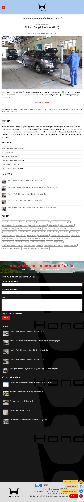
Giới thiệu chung (7, 152)
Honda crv (31, 235)
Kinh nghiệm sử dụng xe (10, 164)
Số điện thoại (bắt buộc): (10, 289)
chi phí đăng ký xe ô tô (60, 109)
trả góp (5, 248)
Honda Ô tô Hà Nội (22, 242)
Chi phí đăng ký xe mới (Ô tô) (42, 27)
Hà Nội (49, 242)
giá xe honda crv (36, 228)
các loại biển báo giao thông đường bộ (14, 225)
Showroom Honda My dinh (53, 245)
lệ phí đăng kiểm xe (73, 109)
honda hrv (75, 235)
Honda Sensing (8, 242)
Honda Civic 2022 (8, 235)
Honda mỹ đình (34, 238)
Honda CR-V (20, 235)
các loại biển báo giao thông (60, 222)
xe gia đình (45, 248)
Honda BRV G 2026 (38, 232)
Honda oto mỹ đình (64, 238)
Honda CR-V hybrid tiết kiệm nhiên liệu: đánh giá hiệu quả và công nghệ (33, 187)
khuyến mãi (58, 242)
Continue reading (42, 102)
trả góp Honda (15, 248)
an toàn (5, 222)
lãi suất (40, 245)
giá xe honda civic (22, 228)
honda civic (74, 232)
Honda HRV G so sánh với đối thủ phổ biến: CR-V (25, 181)
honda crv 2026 (43, 235)
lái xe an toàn (29, 245)
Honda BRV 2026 (24, 232)
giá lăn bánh (53, 225)
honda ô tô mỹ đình (38, 242)
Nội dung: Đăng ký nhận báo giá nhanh (12, 306)
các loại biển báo (43, 222)
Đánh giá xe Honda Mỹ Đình (11, 149)
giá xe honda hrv (50, 228)
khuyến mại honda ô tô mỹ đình (12, 245)
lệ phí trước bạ (12, 111)
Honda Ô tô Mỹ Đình (50, 33)
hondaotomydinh (48, 238)
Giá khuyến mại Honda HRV (38, 225)
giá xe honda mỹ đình (9, 232)
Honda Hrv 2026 (8, 238)
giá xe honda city (8, 228)
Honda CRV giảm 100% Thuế (60, 235)
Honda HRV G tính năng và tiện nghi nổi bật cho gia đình (27, 194)
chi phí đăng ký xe (48, 109)
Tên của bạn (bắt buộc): (10, 282)
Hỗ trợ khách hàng (42, 24)
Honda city (63, 232)
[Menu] (3, 7)
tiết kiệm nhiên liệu (70, 245)
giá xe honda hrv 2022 (64, 228)
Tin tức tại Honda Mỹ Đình (11, 168)
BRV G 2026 (30, 222)
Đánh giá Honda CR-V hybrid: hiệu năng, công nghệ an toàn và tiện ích (32, 208)
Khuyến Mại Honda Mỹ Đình (11, 160)
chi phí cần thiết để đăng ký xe (33, 109)
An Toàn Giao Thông (17, 222)
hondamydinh (20, 238)
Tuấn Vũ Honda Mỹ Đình (31, 248)
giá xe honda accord (67, 225)
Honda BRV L (52, 232)
